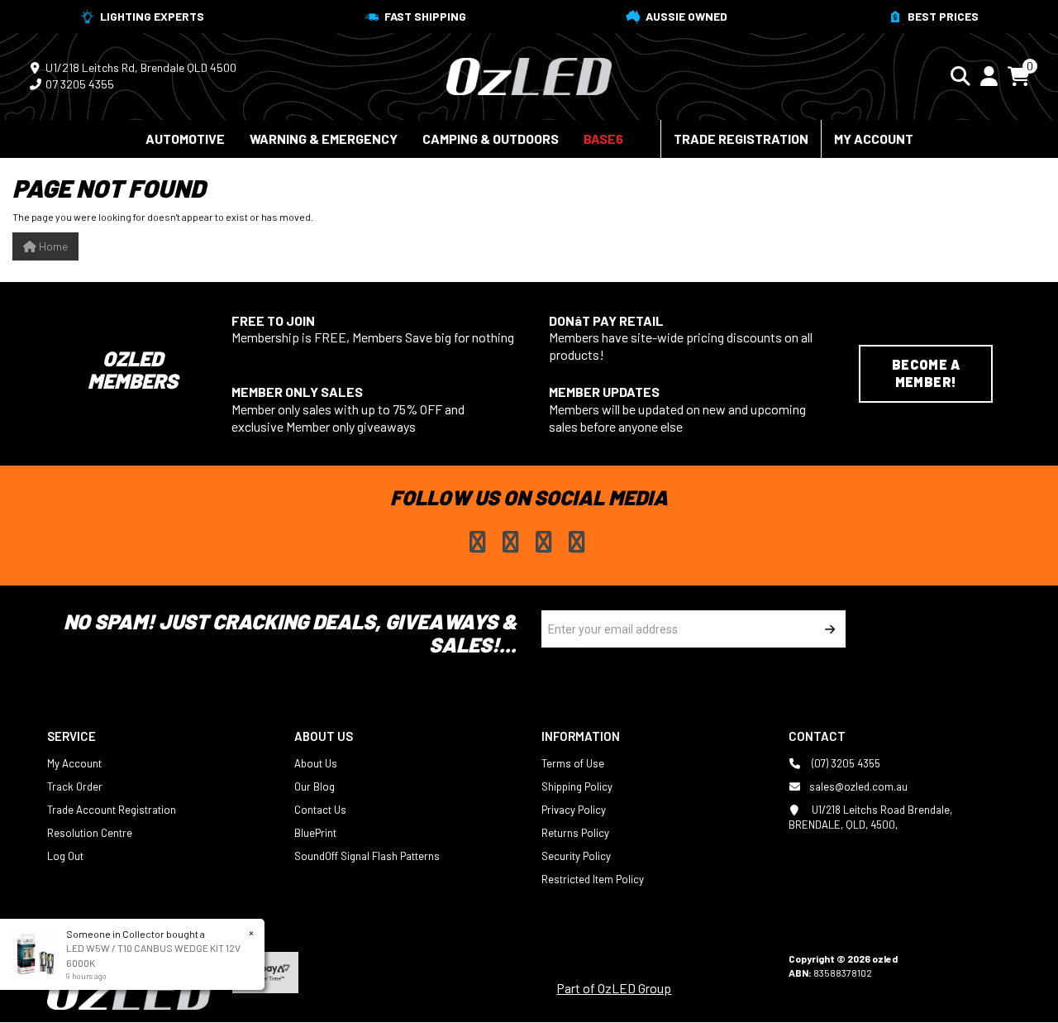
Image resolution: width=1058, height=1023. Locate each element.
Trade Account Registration (111, 809)
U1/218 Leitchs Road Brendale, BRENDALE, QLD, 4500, (870, 817)
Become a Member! (926, 373)
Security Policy (576, 856)
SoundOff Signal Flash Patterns (367, 856)
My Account (873, 138)
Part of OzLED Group (613, 988)
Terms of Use (572, 763)
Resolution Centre (89, 832)
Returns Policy (575, 832)
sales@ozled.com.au (858, 786)
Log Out (65, 856)
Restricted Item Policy (592, 879)
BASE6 (603, 138)
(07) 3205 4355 (844, 763)
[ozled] (529, 74)
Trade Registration (741, 138)
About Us (315, 763)
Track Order (74, 786)
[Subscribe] (827, 629)
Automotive (185, 138)
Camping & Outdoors (490, 138)
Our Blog (314, 786)
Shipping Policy (576, 786)
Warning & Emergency (324, 138)
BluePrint (315, 832)
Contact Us (320, 809)
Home (52, 246)
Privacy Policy (573, 809)
